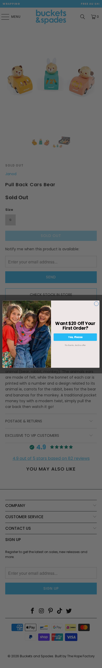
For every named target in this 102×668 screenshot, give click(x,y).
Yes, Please (75, 337)
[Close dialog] (96, 303)
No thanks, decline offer (75, 345)
